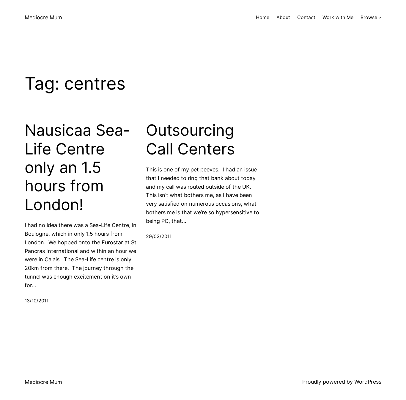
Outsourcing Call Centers (190, 139)
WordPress (367, 382)
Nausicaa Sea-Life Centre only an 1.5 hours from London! (77, 167)
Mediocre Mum (43, 17)
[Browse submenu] (379, 17)
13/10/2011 (36, 301)
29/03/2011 (158, 236)
